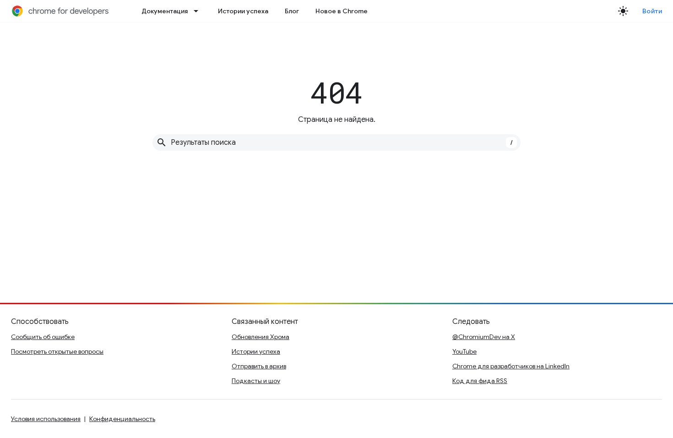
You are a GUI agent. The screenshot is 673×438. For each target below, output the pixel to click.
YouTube (464, 351)
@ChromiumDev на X (483, 337)
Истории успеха (243, 11)
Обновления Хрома (260, 337)
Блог (292, 11)
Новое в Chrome (341, 11)
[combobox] (336, 142)
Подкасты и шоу (256, 381)
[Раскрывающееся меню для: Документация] (199, 10)
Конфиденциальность (122, 418)
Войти (652, 11)
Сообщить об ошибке (43, 337)
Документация (164, 11)
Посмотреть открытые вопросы (57, 351)
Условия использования (46, 418)
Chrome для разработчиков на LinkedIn (511, 366)
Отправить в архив (259, 366)
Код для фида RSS (479, 381)
